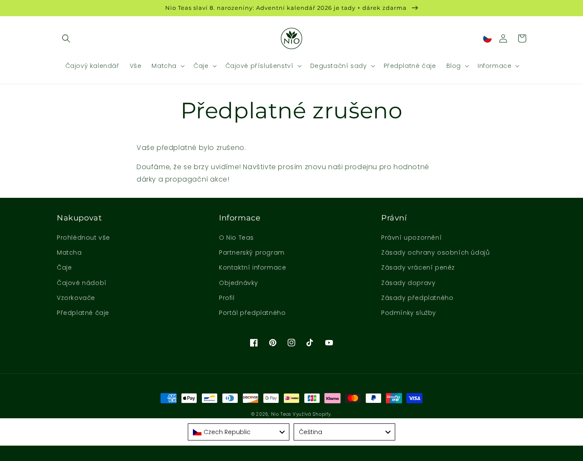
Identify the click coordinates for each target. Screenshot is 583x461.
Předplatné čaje (83, 312)
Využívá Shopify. (312, 414)
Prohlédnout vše (83, 237)
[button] (66, 38)
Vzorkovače (76, 298)
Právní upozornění (411, 237)
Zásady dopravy (408, 283)
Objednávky (238, 283)
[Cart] (522, 38)
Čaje (64, 267)
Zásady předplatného (417, 298)
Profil (227, 298)
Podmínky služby (408, 312)
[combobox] (238, 431)
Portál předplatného (252, 312)
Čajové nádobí (82, 283)
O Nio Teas (236, 237)
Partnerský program (252, 252)
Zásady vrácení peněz (418, 267)
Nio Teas (281, 414)
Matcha (69, 252)
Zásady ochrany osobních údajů (435, 252)
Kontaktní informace (252, 267)
